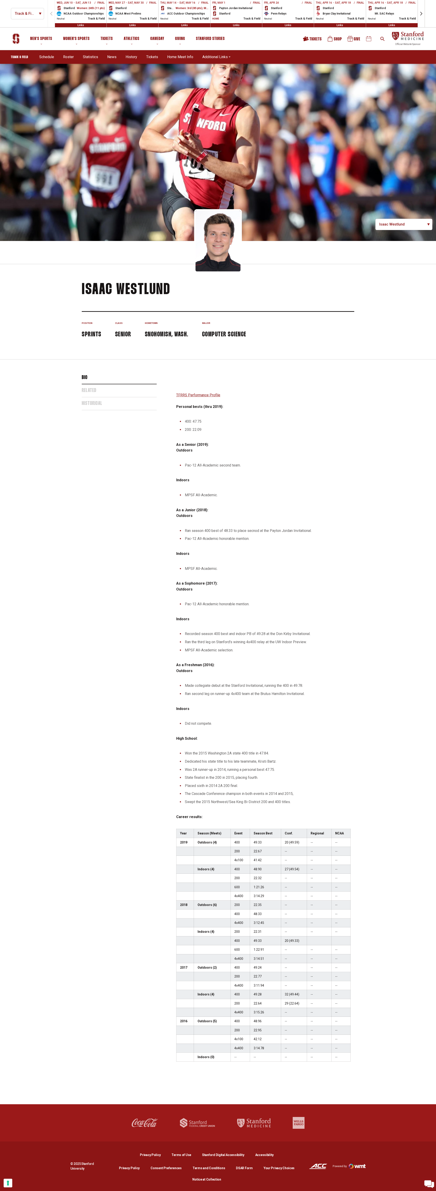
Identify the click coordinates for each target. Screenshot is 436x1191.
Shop (335, 40)
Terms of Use (181, 1155)
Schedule (46, 57)
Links (80, 25)
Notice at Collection (206, 1179)
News (111, 57)
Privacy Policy (154, 1155)
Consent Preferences (166, 1168)
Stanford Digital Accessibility (227, 1155)
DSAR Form (244, 1168)
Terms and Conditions (209, 1168)
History (131, 57)
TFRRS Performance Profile (198, 395)
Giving (180, 39)
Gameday (157, 39)
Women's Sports (76, 39)
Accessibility (264, 1155)
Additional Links (215, 57)
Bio (85, 377)
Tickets (107, 39)
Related (89, 390)
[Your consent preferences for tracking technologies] (8, 1183)
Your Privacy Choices (279, 1168)
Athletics (131, 39)
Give (354, 40)
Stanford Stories (210, 39)
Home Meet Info (180, 57)
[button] (421, 13)
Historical (92, 403)
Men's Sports (41, 39)
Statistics (90, 57)
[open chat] (429, 1184)
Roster (68, 57)
